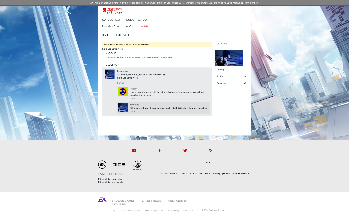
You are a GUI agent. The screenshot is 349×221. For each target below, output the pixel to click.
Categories (111, 20)
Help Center (177, 200)
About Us (119, 204)
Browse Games (123, 200)
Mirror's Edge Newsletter (110, 179)
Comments (222, 83)
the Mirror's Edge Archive (227, 2)
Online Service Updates (130, 211)
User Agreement (154, 211)
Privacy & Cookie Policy (180, 211)
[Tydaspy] (123, 91)
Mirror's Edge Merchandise (111, 182)
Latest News (151, 200)
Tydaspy (133, 89)
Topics (220, 76)
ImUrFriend (122, 71)
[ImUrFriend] (123, 107)
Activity (220, 69)
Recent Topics (136, 20)
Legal (114, 211)
